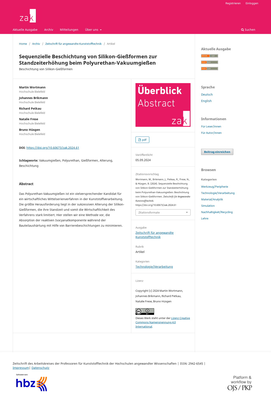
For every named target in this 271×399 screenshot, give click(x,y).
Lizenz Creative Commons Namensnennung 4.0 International (163, 322)
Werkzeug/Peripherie (214, 186)
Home (23, 44)
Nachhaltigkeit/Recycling (217, 212)
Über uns (92, 30)
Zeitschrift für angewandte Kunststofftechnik (73, 44)
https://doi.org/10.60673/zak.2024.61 (52, 148)
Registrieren (233, 3)
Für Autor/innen (211, 133)
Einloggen (252, 3)
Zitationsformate (149, 212)
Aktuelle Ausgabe (25, 30)
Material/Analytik (212, 199)
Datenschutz (40, 368)
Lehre (204, 218)
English (206, 101)
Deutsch (207, 94)
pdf (143, 140)
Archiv (48, 30)
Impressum (21, 368)
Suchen (249, 30)
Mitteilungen (69, 30)
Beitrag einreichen (217, 152)
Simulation (208, 206)
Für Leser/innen (211, 126)
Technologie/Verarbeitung (154, 267)
